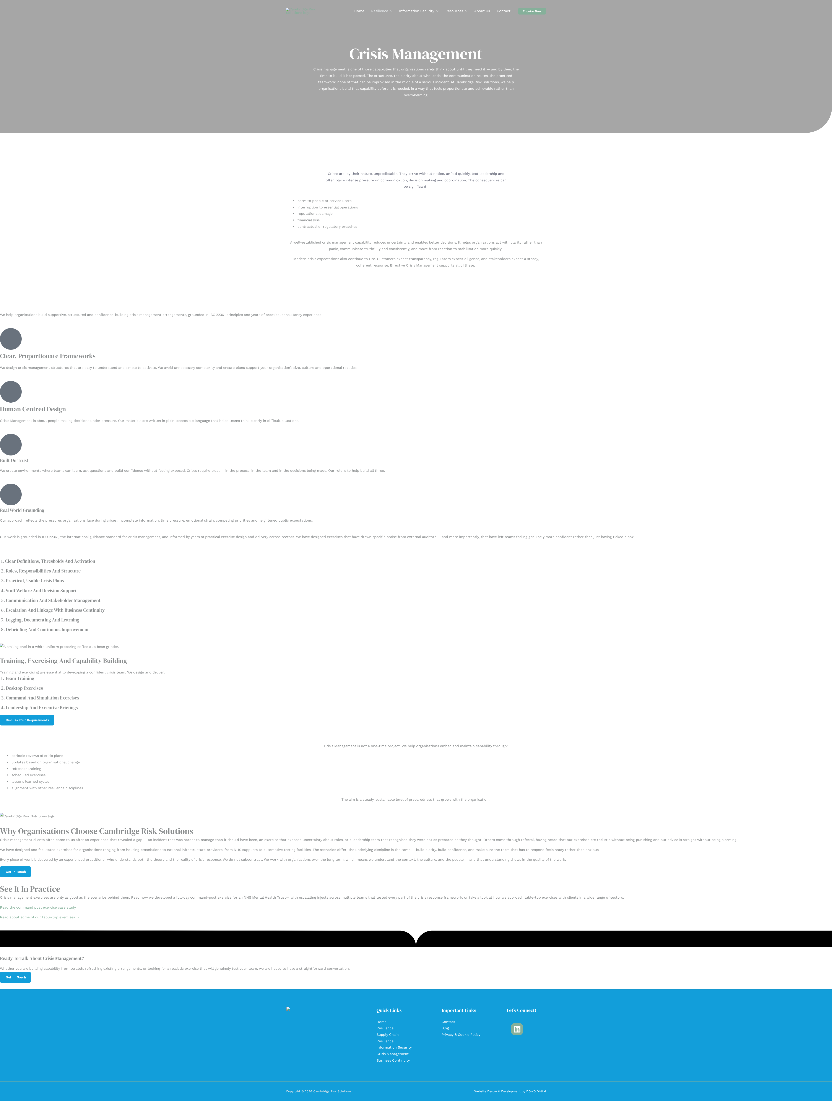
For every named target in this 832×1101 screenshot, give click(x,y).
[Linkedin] (517, 1029)
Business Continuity (393, 1060)
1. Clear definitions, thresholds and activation (48, 561)
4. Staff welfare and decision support (39, 590)
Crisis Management (393, 1054)
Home (359, 11)
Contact (503, 11)
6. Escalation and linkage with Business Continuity (53, 610)
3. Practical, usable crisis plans (32, 580)
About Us (482, 11)
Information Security (416, 11)
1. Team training (17, 678)
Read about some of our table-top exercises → (40, 917)
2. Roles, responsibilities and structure (41, 571)
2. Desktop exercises (22, 688)
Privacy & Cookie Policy (461, 1035)
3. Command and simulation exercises (40, 698)
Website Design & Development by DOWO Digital (510, 1091)
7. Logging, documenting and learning (40, 620)
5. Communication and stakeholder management (51, 600)
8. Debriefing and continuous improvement (45, 629)
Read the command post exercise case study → (40, 907)
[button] (390, 11)
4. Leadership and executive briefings (39, 707)
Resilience (379, 11)
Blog (445, 1028)
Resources (454, 11)
